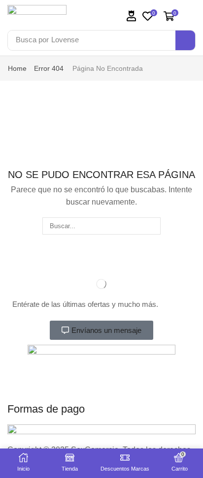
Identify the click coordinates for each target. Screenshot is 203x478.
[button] (131, 16)
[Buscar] (152, 225)
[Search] (185, 40)
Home (17, 68)
